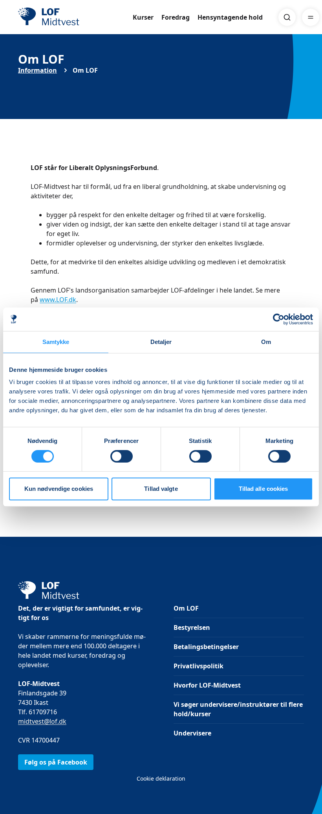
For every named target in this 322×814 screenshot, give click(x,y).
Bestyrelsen (192, 627)
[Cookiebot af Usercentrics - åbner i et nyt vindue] (278, 319)
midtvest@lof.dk (42, 721)
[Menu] (310, 17)
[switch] (121, 456)
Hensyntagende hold (230, 17)
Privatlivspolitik (198, 666)
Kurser (143, 17)
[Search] (287, 17)
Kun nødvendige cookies (58, 488)
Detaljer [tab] (161, 341)
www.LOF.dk (58, 299)
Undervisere (192, 733)
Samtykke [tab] (56, 341)
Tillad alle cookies (263, 488)
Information (37, 70)
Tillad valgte (160, 488)
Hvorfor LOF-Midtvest (207, 685)
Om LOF (186, 608)
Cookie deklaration (161, 778)
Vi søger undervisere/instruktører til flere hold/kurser (238, 709)
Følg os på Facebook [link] (55, 762)
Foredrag (175, 17)
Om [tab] (266, 341)
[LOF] (75, 17)
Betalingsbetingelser (206, 646)
